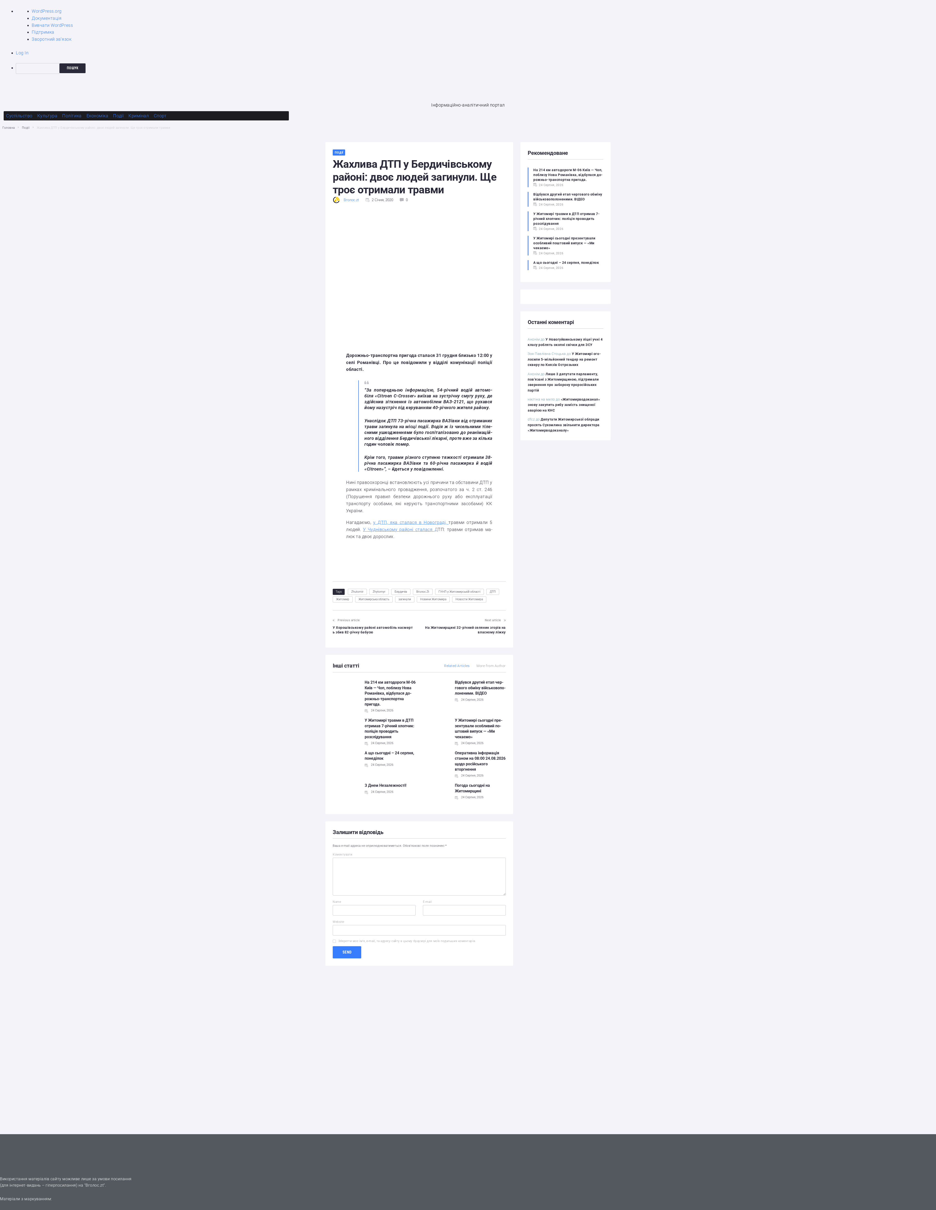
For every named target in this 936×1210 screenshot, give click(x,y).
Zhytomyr (379, 591)
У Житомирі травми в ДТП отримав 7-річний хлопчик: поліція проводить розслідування (566, 219)
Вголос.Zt (422, 591)
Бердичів (401, 591)
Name (337, 902)
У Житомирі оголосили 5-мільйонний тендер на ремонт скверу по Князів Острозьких (564, 359)
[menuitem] (476, 68)
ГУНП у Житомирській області (459, 591)
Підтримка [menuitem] (43, 32)
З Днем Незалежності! (385, 785)
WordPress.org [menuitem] (47, 11)
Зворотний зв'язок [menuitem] (51, 39)
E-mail (427, 902)
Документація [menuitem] (46, 18)
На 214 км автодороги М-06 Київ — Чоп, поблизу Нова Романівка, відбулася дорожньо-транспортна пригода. (390, 693)
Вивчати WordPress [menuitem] (52, 25)
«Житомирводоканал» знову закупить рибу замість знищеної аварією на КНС (564, 404)
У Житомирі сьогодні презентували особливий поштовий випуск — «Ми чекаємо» (564, 243)
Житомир (342, 599)
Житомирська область (374, 599)
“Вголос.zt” (94, 1185)
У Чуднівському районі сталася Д (400, 529)
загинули (405, 599)
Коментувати (342, 854)
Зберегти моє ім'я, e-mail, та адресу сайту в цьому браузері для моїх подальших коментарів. (407, 941)
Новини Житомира (433, 599)
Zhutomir (357, 591)
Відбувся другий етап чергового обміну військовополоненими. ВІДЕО (480, 688)
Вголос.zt (351, 200)
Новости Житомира (469, 599)
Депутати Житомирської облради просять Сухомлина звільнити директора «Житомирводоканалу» (564, 424)
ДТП (493, 591)
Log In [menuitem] (22, 52)
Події (26, 127)
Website (338, 922)
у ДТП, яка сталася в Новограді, (410, 522)
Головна (8, 127)
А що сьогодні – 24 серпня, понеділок (566, 263)
